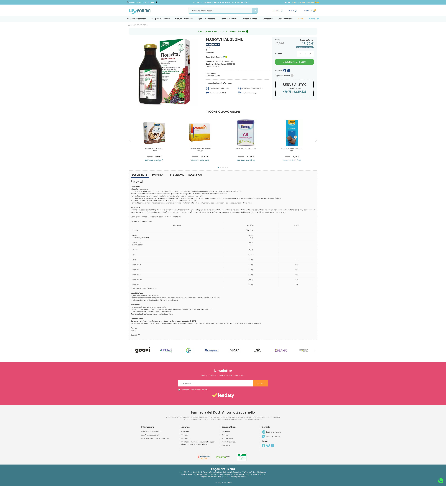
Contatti (184, 435)
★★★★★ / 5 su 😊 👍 (302, 2)
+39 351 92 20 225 (294, 91)
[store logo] (152, 11)
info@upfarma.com (273, 432)
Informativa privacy (229, 442)
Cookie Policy (226, 445)
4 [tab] (225, 167)
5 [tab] (227, 167)
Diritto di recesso (228, 438)
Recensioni (195, 174)
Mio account (186, 438)
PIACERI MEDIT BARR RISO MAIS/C (154, 150)
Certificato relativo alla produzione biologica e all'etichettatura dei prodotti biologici (198, 443)
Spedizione (177, 174)
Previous (130, 140)
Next (316, 140)
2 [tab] (220, 167)
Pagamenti (158, 174)
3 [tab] (223, 167)
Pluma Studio (226, 482)
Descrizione (140, 174)
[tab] (140, 175)
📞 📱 (142, 2)
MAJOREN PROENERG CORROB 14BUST (200, 150)
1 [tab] (218, 167)
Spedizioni (225, 435)
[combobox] (223, 11)
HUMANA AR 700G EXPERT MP (246, 149)
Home (132, 25)
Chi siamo (185, 431)
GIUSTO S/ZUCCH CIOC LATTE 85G (291, 150)
